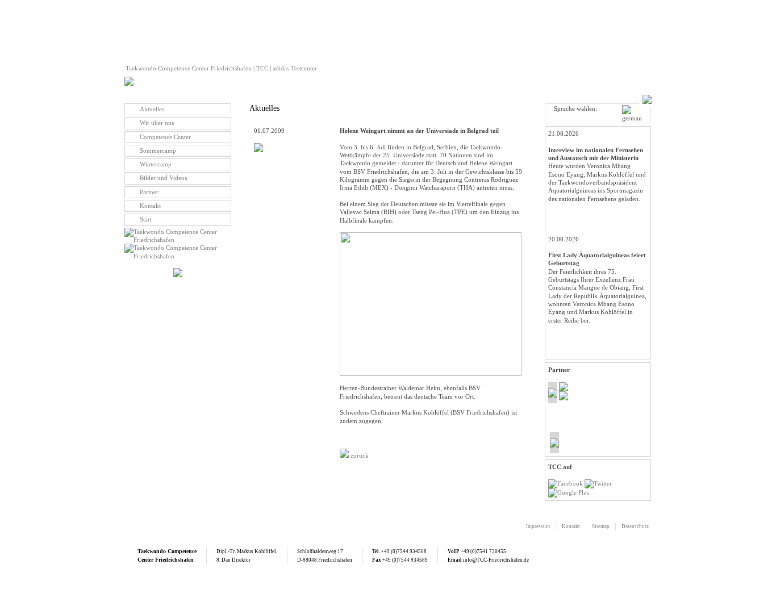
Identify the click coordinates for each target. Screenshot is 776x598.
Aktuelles (152, 109)
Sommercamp (158, 150)
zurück (359, 455)
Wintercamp (156, 164)
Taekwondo (151, 551)
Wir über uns (157, 122)
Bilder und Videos (163, 177)
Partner (149, 192)
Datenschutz (635, 526)
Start (146, 219)
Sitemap (601, 526)
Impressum (538, 526)
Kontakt (150, 205)
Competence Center (165, 136)
